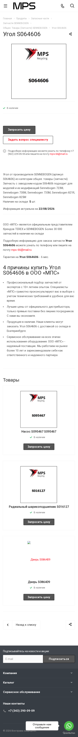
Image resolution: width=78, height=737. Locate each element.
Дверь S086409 (39, 582)
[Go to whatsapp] (69, 726)
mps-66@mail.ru (59, 154)
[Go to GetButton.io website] (69, 733)
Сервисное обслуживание (21, 692)
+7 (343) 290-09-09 (21, 710)
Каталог (8, 682)
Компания (10, 673)
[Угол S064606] (39, 71)
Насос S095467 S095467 (38, 431)
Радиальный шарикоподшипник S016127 (39, 507)
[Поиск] (72, 6)
